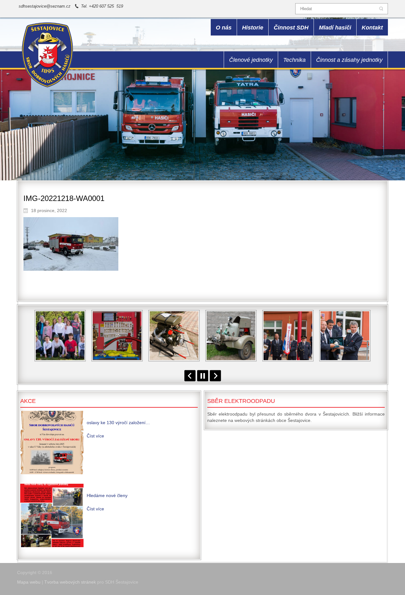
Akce (28, 401)
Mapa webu (28, 582)
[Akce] (52, 442)
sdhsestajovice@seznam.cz (45, 6)
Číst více (95, 435)
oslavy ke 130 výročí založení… (118, 422)
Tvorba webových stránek (70, 582)
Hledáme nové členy (107, 495)
